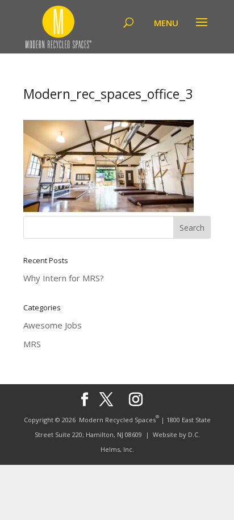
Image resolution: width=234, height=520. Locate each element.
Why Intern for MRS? (63, 278)
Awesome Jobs (52, 325)
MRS (32, 344)
